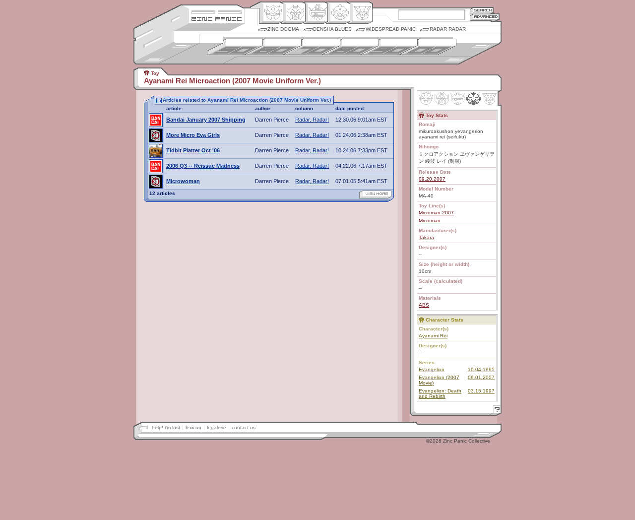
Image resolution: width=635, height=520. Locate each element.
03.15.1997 (481, 390)
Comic (360, 12)
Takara (426, 237)
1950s (234, 47)
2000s (428, 47)
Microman (430, 220)
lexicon (193, 427)
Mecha (315, 12)
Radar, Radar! (312, 120)
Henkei (293, 12)
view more (375, 194)
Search (482, 10)
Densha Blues (332, 29)
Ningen (338, 12)
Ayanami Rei (433, 335)
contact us (243, 427)
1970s (312, 47)
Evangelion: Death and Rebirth (440, 393)
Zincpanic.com (216, 18)
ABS (424, 305)
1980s (351, 47)
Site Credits (216, 11)
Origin (271, 12)
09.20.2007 (432, 179)
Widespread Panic (391, 29)
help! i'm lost (166, 427)
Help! (496, 410)
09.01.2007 (481, 377)
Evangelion (431, 369)
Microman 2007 (436, 212)
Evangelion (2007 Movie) (439, 380)
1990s (389, 47)
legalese (216, 427)
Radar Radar (448, 29)
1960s (273, 47)
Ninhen (473, 98)
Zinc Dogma (283, 29)
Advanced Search (485, 17)
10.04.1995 (481, 369)
